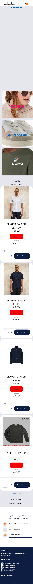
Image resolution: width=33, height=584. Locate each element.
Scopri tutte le (16, 184)
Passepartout (20, 583)
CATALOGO (16, 8)
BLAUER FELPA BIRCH (16, 453)
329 (18, 460)
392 (18, 383)
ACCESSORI (17, 135)
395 (18, 231)
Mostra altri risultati (16, 493)
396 (18, 307)
